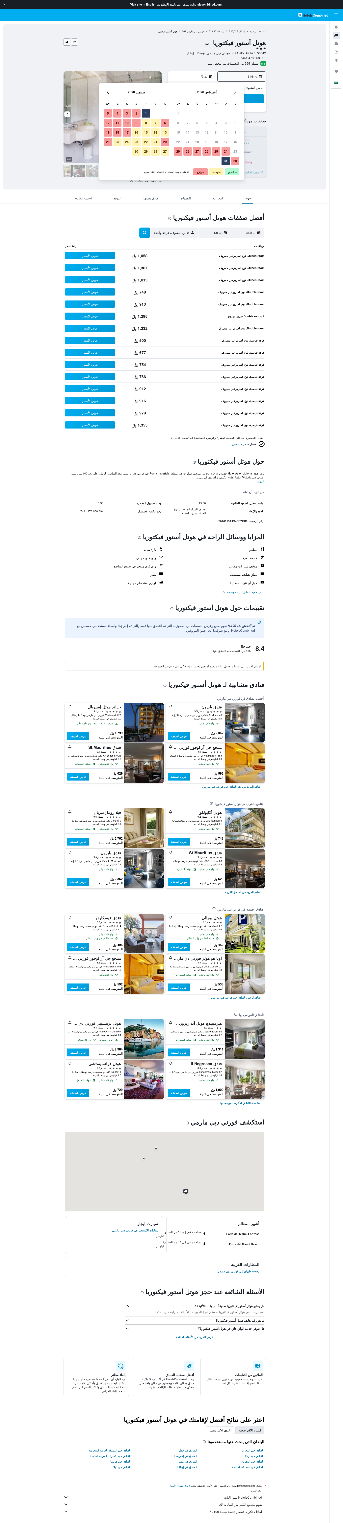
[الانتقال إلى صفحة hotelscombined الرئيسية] (313, 15)
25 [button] (216, 151)
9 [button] (235, 132)
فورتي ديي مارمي (195, 31)
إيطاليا (242, 31)
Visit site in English (143, 4)
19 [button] (206, 142)
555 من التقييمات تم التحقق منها (228, 63)
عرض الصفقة (179, 736)
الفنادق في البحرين (253, 1461)
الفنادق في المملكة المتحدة (248, 1467)
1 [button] (178, 113)
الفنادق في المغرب (253, 1450)
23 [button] (235, 151)
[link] (231, 786)
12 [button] (206, 132)
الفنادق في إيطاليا (187, 1467)
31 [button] (225, 161)
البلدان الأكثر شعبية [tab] (250, 1430)
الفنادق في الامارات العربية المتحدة (110, 1456)
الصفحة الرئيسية (258, 31)
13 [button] (197, 132)
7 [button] (188, 123)
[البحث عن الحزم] (336, 52)
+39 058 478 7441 (253, 57)
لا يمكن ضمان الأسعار (180, 1485)
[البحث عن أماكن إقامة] (336, 35)
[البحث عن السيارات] (336, 44)
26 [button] (206, 151)
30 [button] (235, 161)
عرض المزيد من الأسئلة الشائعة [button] (194, 1337)
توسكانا (220, 31)
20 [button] (197, 142)
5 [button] (207, 123)
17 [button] (225, 142)
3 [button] (226, 123)
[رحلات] (336, 72)
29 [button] (178, 151)
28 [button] (187, 151)
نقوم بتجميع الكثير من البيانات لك (240, 1504)
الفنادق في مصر (187, 1461)
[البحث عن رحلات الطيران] (336, 27)
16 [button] (235, 142)
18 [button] (216, 142)
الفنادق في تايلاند (121, 1467)
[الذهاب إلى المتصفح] (336, 60)
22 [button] (178, 142)
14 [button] (187, 132)
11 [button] (216, 132)
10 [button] (225, 132)
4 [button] (216, 123)
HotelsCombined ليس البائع (243, 1497)
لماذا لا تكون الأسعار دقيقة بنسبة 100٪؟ (236, 1511)
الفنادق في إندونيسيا (185, 1456)
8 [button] (178, 123)
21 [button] (187, 142)
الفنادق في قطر (188, 1450)
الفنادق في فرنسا (120, 1461)
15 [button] (178, 132)
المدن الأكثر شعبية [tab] (219, 1430)
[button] (4, 4)
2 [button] (235, 123)
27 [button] (197, 151)
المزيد (260, 481)
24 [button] (225, 151)
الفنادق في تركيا (254, 1456)
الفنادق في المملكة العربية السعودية (110, 1450)
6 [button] (197, 123)
